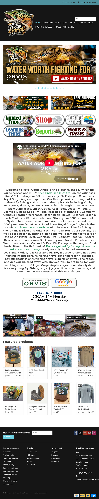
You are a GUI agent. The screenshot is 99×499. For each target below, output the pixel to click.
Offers (30, 461)
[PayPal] (82, 495)
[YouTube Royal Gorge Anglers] (89, 433)
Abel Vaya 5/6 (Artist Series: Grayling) (10, 407)
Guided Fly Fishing (52, 23)
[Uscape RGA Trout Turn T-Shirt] (37, 356)
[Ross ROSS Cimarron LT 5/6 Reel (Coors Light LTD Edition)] (61, 356)
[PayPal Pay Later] (87, 495)
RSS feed (31, 464)
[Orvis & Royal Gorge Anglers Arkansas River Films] (49, 64)
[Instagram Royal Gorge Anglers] (94, 433)
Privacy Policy (8, 464)
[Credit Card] (76, 495)
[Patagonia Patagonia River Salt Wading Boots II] (37, 393)
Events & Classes (43, 27)
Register (54, 452)
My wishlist (55, 461)
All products (32, 452)
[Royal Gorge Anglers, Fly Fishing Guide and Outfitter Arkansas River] (36, 283)
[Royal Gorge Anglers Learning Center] (18, 131)
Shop (65, 23)
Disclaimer (7, 461)
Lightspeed (43, 493)
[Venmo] (93, 495)
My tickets (55, 458)
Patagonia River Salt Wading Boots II (37, 407)
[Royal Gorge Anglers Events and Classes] (80, 131)
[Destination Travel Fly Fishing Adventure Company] (80, 120)
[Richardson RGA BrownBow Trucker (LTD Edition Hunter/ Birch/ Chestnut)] (61, 393)
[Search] (77, 19)
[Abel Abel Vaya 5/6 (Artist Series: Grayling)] (13, 393)
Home (38, 23)
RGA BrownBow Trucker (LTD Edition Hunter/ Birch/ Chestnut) (60, 407)
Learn (91, 23)
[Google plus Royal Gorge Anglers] (85, 433)
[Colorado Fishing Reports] (49, 131)
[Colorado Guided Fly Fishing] (18, 120)
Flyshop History (9, 455)
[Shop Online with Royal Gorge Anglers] (49, 120)
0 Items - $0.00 (70, 2)
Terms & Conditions (11, 458)
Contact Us (7, 452)
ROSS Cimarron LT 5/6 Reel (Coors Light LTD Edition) (60, 371)
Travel (57, 27)
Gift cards (68, 27)
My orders (55, 455)
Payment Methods (10, 468)
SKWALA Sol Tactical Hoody (84, 407)
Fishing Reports (78, 23)
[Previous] (8, 65)
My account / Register (88, 2)
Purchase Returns (10, 471)
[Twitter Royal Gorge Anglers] (80, 433)
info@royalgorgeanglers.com (87, 479)
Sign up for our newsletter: (16, 432)
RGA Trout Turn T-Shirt (37, 371)
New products (33, 458)
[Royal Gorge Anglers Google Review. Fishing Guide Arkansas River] (63, 283)
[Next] (91, 65)
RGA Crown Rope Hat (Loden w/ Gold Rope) (13, 371)
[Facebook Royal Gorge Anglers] (76, 433)
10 (63, 88)
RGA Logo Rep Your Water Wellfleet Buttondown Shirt (86, 371)
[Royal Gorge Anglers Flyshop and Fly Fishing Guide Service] (19, 23)
